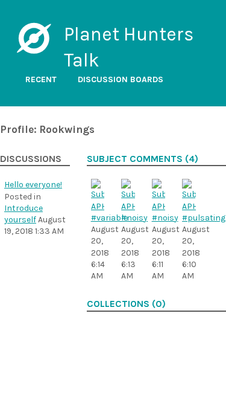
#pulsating (203, 218)
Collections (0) (126, 303)
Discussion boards (120, 79)
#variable (109, 218)
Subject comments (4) (142, 158)
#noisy (134, 218)
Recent (41, 79)
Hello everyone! (33, 184)
